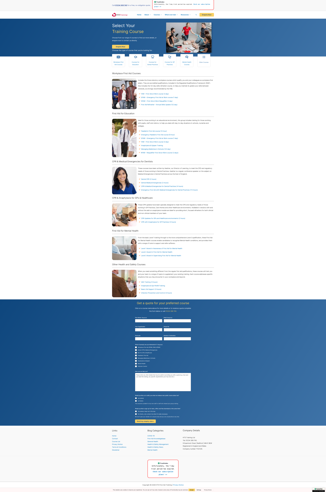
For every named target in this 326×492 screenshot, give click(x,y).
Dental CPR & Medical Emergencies (147, 350)
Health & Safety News (155, 447)
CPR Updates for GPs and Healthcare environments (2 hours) (163, 218)
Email (168, 317)
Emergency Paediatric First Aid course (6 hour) (158, 135)
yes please (141, 398)
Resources (185, 15)
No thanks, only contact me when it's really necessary (153, 414)
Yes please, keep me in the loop (146, 411)
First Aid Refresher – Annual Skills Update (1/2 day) (159, 105)
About (146, 15)
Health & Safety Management (158, 444)
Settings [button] (199, 490)
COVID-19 (151, 436)
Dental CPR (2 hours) (148, 179)
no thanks (140, 401)
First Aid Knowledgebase (156, 439)
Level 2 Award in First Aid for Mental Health (156, 252)
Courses (157, 15)
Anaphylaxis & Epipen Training (152, 145)
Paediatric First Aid (143, 355)
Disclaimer (115, 450)
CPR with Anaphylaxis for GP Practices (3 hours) (158, 222)
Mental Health (141, 363)
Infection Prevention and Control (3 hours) (156, 293)
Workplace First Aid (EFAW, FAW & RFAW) (149, 347)
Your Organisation (140, 326)
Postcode (137, 335)
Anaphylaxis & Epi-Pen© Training (153, 286)
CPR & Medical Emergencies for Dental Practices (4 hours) (162, 186)
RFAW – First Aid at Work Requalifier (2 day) (157, 101)
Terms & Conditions (119, 447)
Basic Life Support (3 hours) (151, 289)
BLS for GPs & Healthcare (145, 352)
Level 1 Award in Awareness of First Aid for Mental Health (161, 248)
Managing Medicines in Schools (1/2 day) (156, 149)
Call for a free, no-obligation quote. (131, 5)
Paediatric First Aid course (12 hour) (154, 131)
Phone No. (166, 326)
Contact (115, 439)
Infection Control (142, 366)
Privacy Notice (117, 444)
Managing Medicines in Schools (146, 358)
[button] (196, 15)
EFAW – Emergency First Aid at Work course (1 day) (159, 97)
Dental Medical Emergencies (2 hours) (155, 183)
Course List (116, 441)
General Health (152, 441)
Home (139, 15)
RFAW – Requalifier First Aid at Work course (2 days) (159, 153)
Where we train (170, 15)
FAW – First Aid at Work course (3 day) (155, 94)
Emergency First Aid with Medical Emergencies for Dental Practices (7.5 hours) (169, 190)
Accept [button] (192, 490)
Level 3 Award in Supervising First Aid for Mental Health (161, 255)
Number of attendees (170, 335)
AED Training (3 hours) (149, 282)
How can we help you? (141, 371)
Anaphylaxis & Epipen (144, 361)
